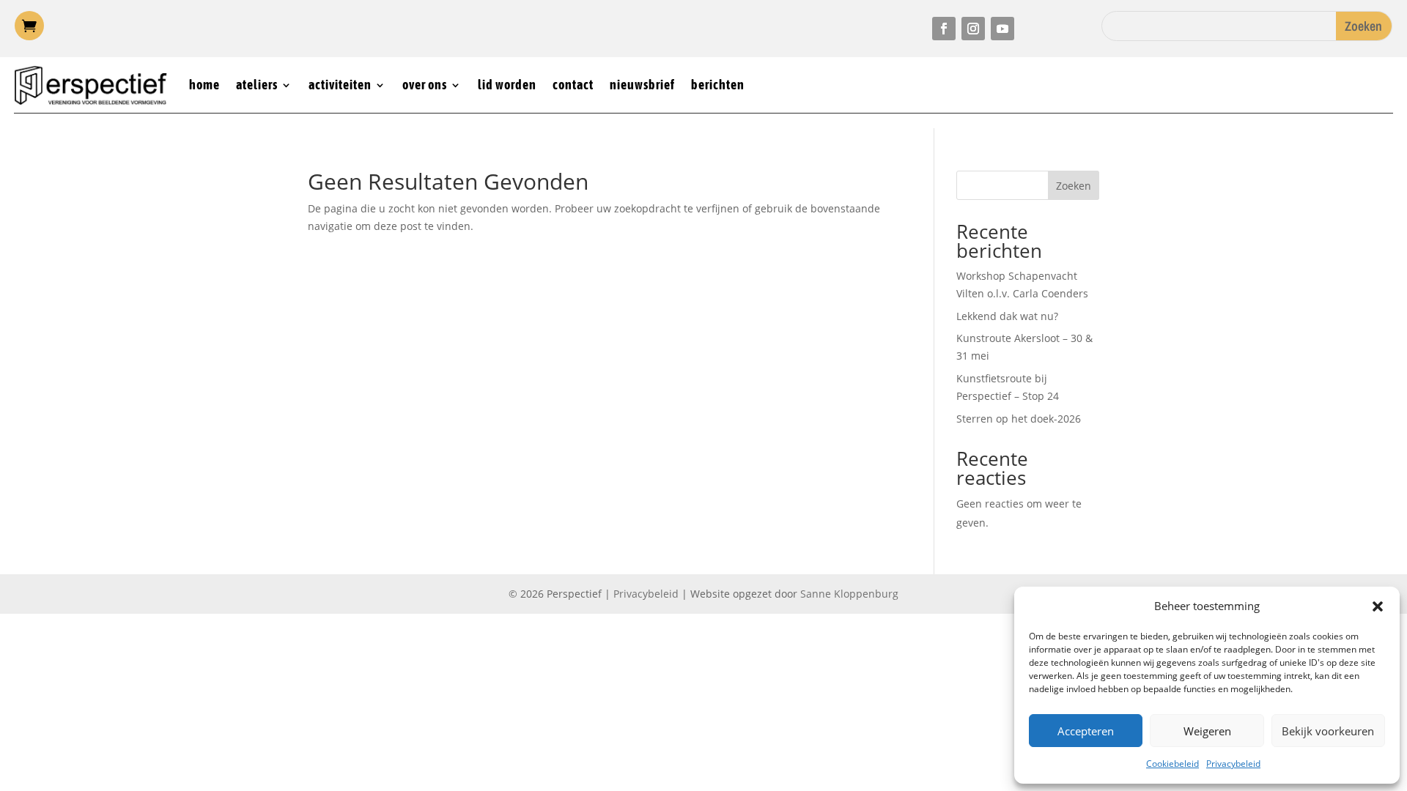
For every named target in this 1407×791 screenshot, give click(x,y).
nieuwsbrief (642, 84)
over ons (424, 84)
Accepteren (1085, 731)
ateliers (257, 84)
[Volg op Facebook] (944, 28)
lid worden (507, 84)
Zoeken (1073, 186)
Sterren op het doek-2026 (1018, 419)
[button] (1377, 606)
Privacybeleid (1233, 763)
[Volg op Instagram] (973, 28)
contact (573, 84)
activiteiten (340, 84)
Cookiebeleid (1172, 763)
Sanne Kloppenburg (849, 594)
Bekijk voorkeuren (1328, 731)
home (204, 84)
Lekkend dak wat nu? (1007, 316)
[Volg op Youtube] (1002, 28)
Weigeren (1207, 731)
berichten (718, 84)
